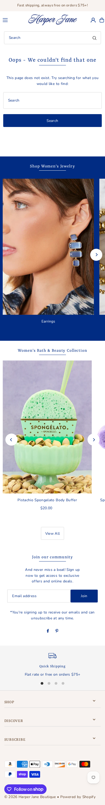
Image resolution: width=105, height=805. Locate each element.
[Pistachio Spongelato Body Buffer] (47, 426)
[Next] (96, 255)
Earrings (48, 321)
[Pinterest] (56, 631)
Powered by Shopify (78, 796)
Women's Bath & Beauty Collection (52, 351)
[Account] (93, 20)
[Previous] (11, 440)
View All (52, 533)
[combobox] (52, 37)
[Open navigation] (12, 19)
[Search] (94, 37)
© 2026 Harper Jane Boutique (30, 796)
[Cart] (102, 20)
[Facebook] (48, 631)
